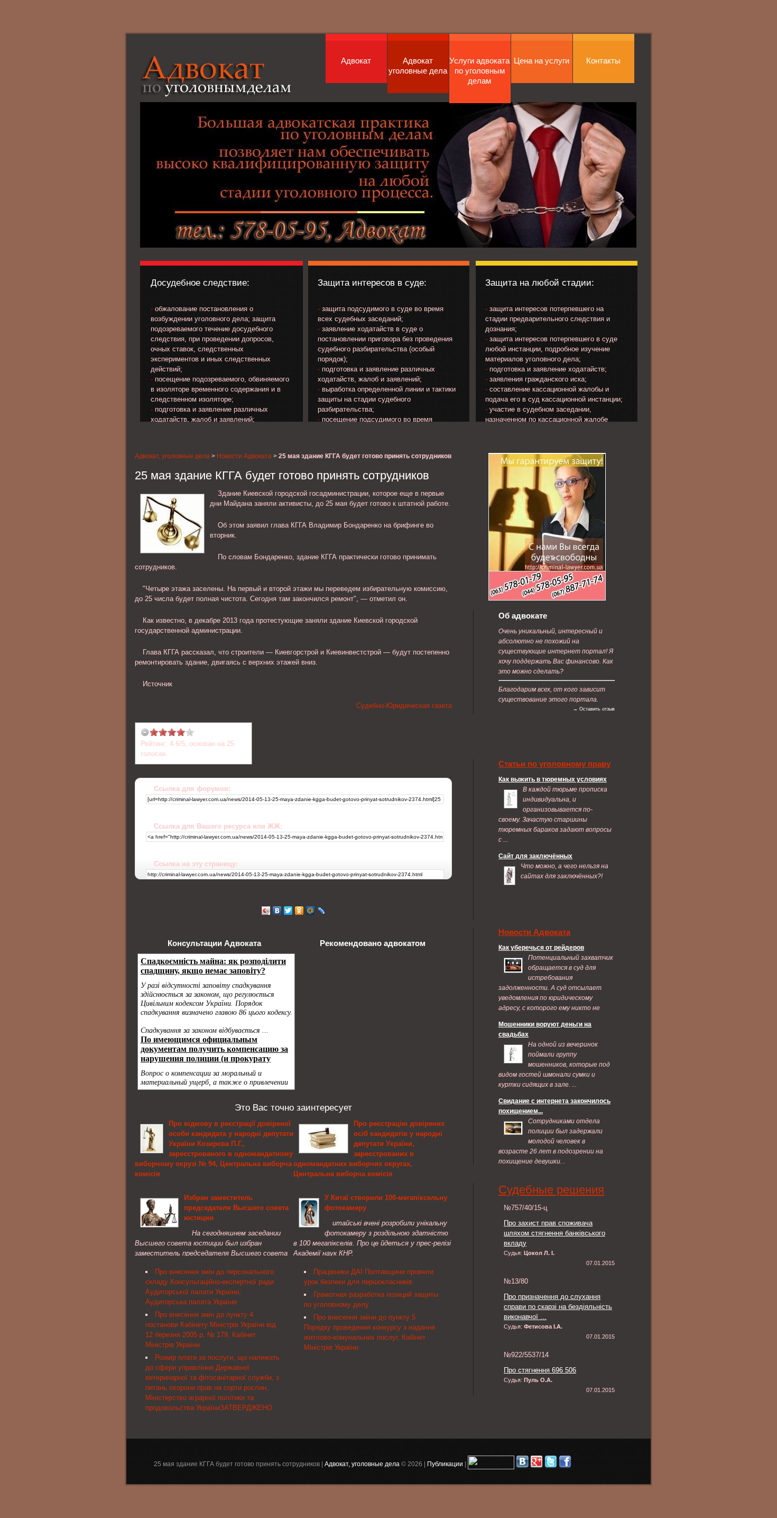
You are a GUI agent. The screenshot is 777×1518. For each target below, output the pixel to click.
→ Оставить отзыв (594, 709)
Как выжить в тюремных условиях (552, 779)
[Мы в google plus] (536, 1463)
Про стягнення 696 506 (540, 1370)
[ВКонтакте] (277, 910)
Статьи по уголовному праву (554, 763)
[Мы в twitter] (550, 1463)
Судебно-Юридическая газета (404, 706)
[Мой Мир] (310, 910)
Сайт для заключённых (535, 855)
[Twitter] (288, 910)
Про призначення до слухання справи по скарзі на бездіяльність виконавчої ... (558, 1307)
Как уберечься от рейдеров (541, 947)
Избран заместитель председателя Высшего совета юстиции (236, 1208)
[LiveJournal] (321, 910)
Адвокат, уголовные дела (216, 76)
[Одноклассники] (299, 910)
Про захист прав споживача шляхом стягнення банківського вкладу (554, 1233)
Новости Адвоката (244, 455)
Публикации (445, 1463)
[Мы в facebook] (565, 1463)
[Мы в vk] (522, 1463)
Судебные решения (551, 1189)
